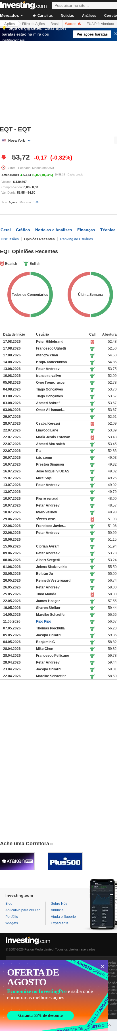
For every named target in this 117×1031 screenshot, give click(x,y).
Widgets (11, 923)
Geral (6, 230)
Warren (71, 24)
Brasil (55, 24)
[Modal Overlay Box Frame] (54, 995)
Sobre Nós (59, 904)
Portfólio (11, 917)
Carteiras (45, 16)
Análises (89, 16)
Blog (8, 904)
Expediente (59, 923)
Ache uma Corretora (24, 843)
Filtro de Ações (33, 24)
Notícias (67, 16)
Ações (9, 24)
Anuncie (57, 910)
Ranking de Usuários (76, 239)
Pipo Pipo (43, 621)
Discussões (10, 239)
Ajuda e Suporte (63, 917)
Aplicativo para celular (22, 910)
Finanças (86, 230)
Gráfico (23, 230)
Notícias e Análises (53, 230)
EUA (36, 202)
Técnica (108, 230)
